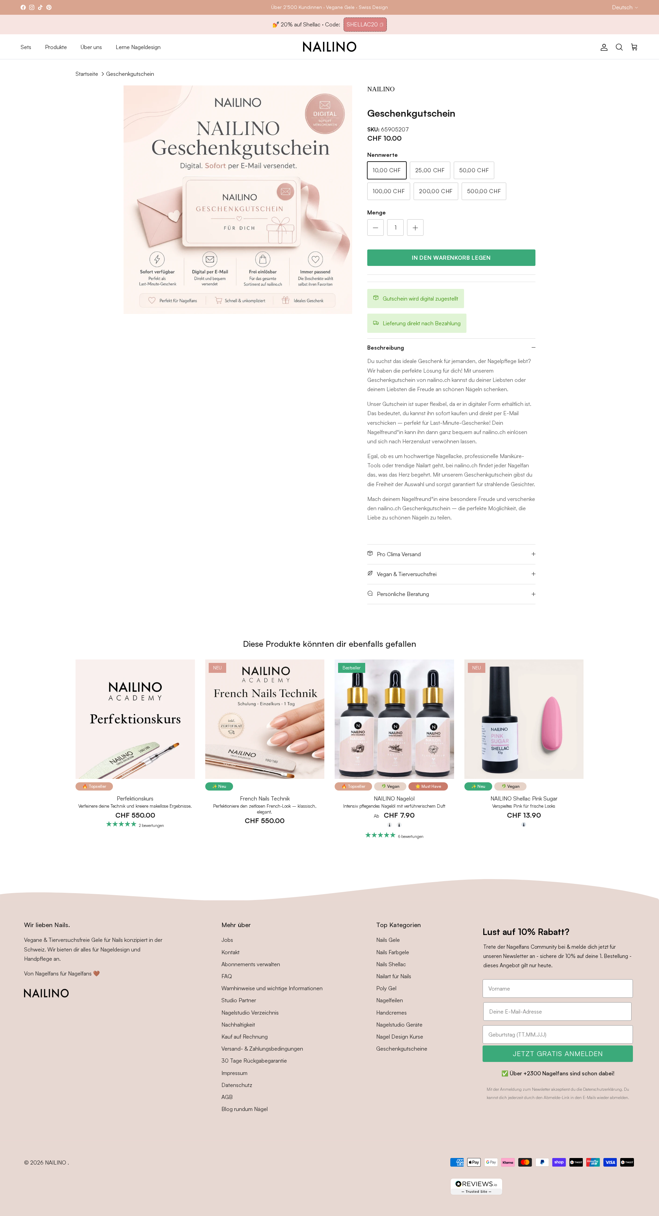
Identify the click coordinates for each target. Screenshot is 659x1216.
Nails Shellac (391, 964)
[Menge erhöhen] (415, 227)
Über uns (91, 47)
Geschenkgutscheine (401, 1048)
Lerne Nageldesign (138, 47)
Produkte (56, 47)
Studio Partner (238, 1000)
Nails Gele (388, 939)
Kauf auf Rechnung (244, 1036)
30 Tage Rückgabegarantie (254, 1060)
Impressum (234, 1072)
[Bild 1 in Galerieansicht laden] (238, 199)
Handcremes (391, 1012)
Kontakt (230, 952)
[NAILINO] (329, 46)
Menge (376, 212)
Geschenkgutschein (130, 73)
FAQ (226, 976)
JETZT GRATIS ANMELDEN (558, 1053)
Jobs (227, 939)
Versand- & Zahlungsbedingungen (262, 1048)
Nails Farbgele (392, 952)
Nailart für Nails (393, 976)
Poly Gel (386, 988)
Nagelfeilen (389, 1000)
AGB (227, 1097)
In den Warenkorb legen (451, 257)
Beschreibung (385, 347)
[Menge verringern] (375, 227)
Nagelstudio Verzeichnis (250, 1012)
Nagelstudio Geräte (399, 1024)
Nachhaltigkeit (238, 1024)
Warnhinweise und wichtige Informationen (272, 988)
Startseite (87, 73)
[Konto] (602, 46)
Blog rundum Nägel (244, 1109)
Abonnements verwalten (250, 964)
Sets (26, 47)
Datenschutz (236, 1084)
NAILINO (56, 1162)
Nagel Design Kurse (399, 1036)
